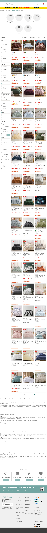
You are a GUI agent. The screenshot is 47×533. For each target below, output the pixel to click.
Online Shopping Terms (29, 513)
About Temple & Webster (20, 512)
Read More (41, 480)
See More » (3, 146)
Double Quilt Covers (36, 21)
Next (45, 37)
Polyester (1, 430)
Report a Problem (28, 500)
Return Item (27, 501)
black (6, 456)
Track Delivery (27, 498)
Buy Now (17, 480)
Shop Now (6, 480)
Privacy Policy (27, 514)
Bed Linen (17, 10)
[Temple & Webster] (8, 4)
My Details (18, 497)
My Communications (19, 500)
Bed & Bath (13, 10)
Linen (1, 422)
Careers (17, 515)
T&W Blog (18, 518)
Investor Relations (19, 521)
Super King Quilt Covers (10, 22)
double (28, 405)
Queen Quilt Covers (27, 21)
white (3, 456)
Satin (1, 438)
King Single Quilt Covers (19, 33)
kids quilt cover (42, 405)
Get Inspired (29, 480)
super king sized (35, 405)
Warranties (27, 510)
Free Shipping (27, 507)
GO (8, 135)
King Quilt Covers (19, 21)
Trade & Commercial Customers (19, 508)
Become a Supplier (19, 504)
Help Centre (27, 497)
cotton (8, 417)
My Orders (18, 498)
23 (32, 394)
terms (28, 490)
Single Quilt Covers (28, 32)
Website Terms (27, 511)
